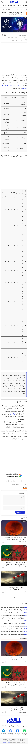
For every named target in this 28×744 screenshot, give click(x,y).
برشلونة (10, 480)
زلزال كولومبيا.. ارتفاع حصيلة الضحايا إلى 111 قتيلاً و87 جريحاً (12, 618)
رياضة (4, 5)
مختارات (19, 5)
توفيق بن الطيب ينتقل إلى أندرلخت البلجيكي (12, 612)
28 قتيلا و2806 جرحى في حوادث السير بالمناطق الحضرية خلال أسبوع (12, 607)
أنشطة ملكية (11, 5)
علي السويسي (22, 35)
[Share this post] (2, 35)
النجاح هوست (6, 742)
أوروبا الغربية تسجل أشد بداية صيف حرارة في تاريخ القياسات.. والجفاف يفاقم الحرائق (12, 620)
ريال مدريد (24, 484)
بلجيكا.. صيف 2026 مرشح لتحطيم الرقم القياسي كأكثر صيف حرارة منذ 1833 (12, 610)
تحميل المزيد (14, 597)
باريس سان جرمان (17, 480)
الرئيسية (25, 5)
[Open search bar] (2, 2)
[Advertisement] (14, 59)
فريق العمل (12, 726)
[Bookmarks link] (26, 2)
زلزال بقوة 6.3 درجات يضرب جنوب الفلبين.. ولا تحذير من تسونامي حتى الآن (12, 628)
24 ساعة (24, 480)
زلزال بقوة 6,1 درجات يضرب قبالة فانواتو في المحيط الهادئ (12, 615)
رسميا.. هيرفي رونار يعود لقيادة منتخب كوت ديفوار (12, 631)
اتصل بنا (19, 726)
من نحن (25, 726)
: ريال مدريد (12, 414)
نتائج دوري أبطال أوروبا (16, 484)
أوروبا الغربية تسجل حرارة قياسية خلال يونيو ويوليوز (12, 623)
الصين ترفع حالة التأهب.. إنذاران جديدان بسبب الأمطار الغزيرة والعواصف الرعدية (12, 634)
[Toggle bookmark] (5, 35)
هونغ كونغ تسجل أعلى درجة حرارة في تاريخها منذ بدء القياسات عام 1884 (12, 626)
